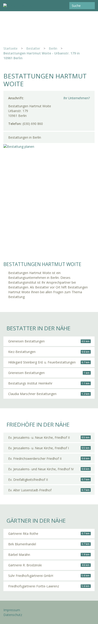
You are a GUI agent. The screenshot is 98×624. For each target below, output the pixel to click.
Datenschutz (12, 615)
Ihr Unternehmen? (76, 98)
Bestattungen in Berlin (24, 137)
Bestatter (33, 48)
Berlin (53, 48)
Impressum (11, 610)
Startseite (10, 48)
